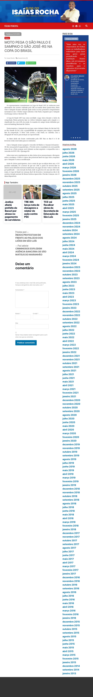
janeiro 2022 (69, 352)
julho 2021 (68, 374)
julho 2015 (68, 640)
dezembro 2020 (71, 400)
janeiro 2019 (69, 485)
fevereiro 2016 (70, 614)
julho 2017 (68, 551)
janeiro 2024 (69, 263)
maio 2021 (68, 381)
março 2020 (69, 433)
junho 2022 (68, 333)
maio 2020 (68, 426)
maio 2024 (68, 248)
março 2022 (69, 344)
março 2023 (69, 300)
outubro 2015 (69, 629)
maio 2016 (68, 603)
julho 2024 (68, 241)
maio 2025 (68, 204)
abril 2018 (67, 518)
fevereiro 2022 (70, 348)
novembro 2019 (71, 448)
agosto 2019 (69, 459)
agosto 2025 (69, 193)
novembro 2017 (71, 536)
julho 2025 (68, 197)
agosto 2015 (69, 636)
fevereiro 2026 (70, 171)
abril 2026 (68, 163)
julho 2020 (68, 418)
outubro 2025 (70, 186)
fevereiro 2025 (70, 215)
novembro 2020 (71, 403)
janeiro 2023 (69, 307)
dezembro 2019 (71, 444)
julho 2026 (68, 152)
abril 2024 (68, 252)
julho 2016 (68, 595)
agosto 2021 (69, 370)
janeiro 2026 (69, 175)
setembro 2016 (70, 588)
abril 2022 (68, 341)
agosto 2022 (69, 326)
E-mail (35, 313)
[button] (71, 138)
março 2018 (68, 522)
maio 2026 (68, 160)
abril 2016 (67, 607)
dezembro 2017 (71, 533)
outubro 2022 (70, 319)
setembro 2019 (70, 455)
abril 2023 (68, 296)
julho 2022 (68, 330)
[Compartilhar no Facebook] (11, 63)
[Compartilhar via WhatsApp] (31, 63)
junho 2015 (68, 643)
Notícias (7, 38)
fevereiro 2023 (70, 304)
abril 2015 (67, 651)
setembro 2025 (71, 189)
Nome (17, 313)
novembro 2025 (71, 182)
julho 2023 (68, 285)
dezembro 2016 (71, 577)
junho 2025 (68, 200)
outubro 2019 (69, 451)
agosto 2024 (69, 237)
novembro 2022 (71, 315)
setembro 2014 (70, 669)
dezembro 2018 (71, 488)
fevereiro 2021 (70, 392)
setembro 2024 (71, 234)
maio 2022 (68, 337)
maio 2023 (68, 293)
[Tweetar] (21, 63)
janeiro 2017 (69, 573)
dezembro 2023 (71, 267)
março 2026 (69, 167)
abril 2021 (67, 385)
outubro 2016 (69, 584)
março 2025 (69, 211)
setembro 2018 (70, 499)
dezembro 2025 (71, 178)
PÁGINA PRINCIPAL (11, 26)
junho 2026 (68, 156)
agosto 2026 (69, 149)
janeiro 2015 (69, 662)
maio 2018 (68, 514)
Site (16, 323)
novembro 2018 (71, 492)
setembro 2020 (71, 411)
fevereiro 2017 (70, 570)
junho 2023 (68, 289)
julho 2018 (68, 507)
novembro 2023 (71, 271)
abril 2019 (67, 474)
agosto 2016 (69, 592)
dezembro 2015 (71, 621)
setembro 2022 (71, 322)
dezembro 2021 (71, 355)
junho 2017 (68, 555)
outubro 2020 (70, 407)
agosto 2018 (69, 503)
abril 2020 (68, 429)
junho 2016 (68, 599)
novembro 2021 (71, 359)
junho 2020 (68, 422)
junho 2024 (68, 245)
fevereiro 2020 (70, 437)
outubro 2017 (69, 540)
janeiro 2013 (69, 673)
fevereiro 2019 (70, 481)
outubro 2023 (70, 274)
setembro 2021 (70, 367)
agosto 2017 (69, 547)
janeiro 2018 (69, 529)
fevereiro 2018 (70, 525)
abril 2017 (67, 562)
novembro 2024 (71, 226)
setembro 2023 (71, 278)
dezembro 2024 (71, 223)
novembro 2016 (71, 581)
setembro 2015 (70, 632)
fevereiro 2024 (70, 259)
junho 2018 (68, 510)
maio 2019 (68, 470)
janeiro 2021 (69, 396)
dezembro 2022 (71, 311)
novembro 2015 (71, 625)
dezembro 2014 (71, 666)
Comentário (19, 290)
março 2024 (69, 256)
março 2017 (68, 566)
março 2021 (68, 389)
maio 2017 (68, 559)
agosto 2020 (69, 415)
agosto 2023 (69, 282)
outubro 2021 (69, 363)
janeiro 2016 (69, 618)
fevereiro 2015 (70, 658)
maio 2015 (68, 647)
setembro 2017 (70, 544)
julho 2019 (68, 463)
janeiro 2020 (69, 440)
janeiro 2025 (69, 219)
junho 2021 (68, 378)
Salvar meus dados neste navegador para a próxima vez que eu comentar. (31, 336)
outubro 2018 (69, 496)
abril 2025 (68, 208)
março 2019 (68, 477)
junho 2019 (68, 466)
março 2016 (68, 610)
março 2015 (68, 655)
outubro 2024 (70, 230)
